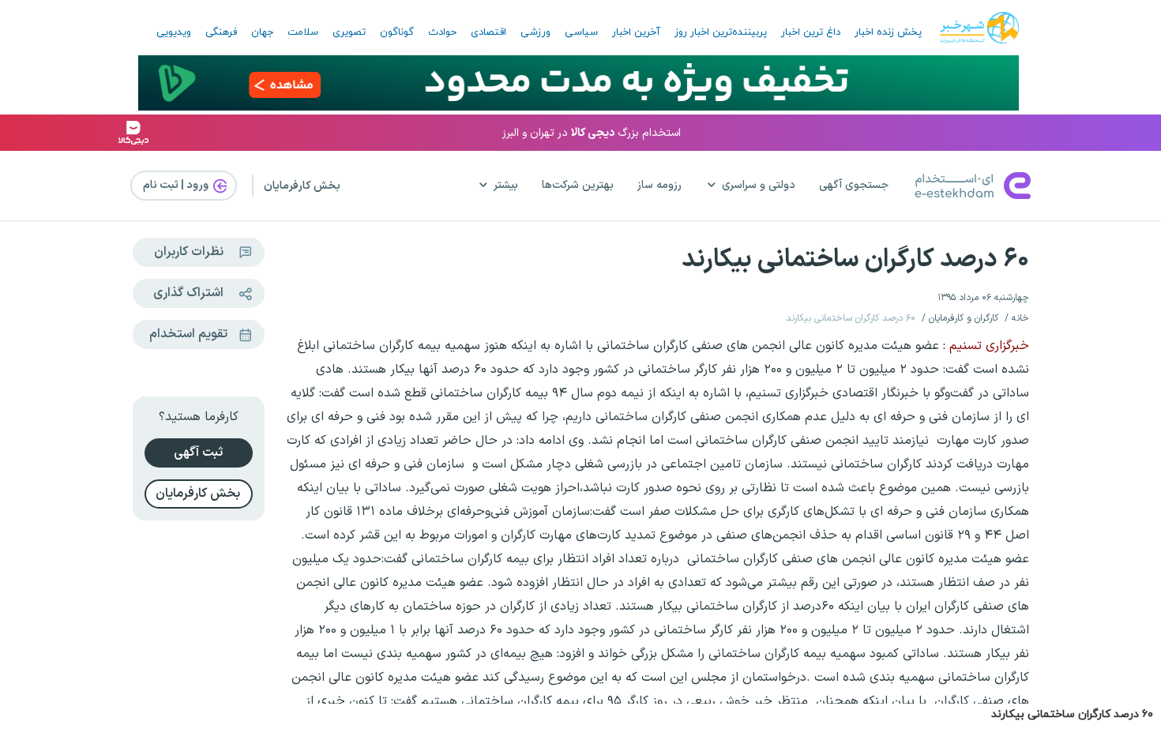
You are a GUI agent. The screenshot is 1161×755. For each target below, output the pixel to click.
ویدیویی (173, 32)
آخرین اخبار (636, 32)
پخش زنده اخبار (888, 32)
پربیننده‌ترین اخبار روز (720, 32)
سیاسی (581, 32)
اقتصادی (488, 32)
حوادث (442, 32)
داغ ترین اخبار (810, 32)
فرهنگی (221, 32)
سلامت (302, 32)
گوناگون (397, 32)
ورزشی (535, 32)
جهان (262, 32)
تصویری (349, 32)
